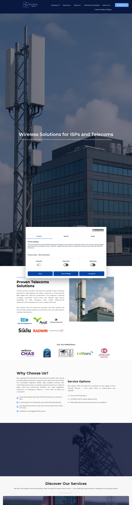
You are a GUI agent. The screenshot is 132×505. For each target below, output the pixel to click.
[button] (16, 353)
